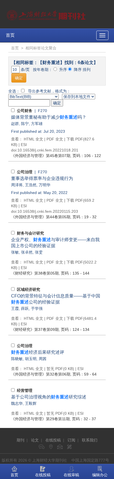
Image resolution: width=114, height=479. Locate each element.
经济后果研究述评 (37, 352)
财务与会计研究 (30, 233)
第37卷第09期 (35, 329)
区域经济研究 (28, 289)
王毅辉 (31, 403)
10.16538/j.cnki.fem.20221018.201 (47, 150)
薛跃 (25, 308)
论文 (35, 440)
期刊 (20, 440)
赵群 (15, 123)
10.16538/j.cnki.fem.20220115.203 (47, 211)
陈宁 (25, 123)
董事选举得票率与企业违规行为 (42, 178)
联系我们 (89, 440)
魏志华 (17, 403)
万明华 (44, 185)
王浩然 (31, 185)
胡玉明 (31, 358)
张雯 (39, 252)
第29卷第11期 (40, 419)
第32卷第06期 (40, 374)
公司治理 (24, 172)
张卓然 (27, 252)
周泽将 (17, 185)
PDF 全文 (54, 139)
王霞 (15, 308)
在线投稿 (53, 440)
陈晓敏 (17, 358)
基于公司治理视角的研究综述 (48, 397)
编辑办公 (100, 475)
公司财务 (24, 110)
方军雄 (37, 123)
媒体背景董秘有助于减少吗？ (48, 117)
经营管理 (24, 390)
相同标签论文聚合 (40, 48)
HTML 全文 (33, 139)
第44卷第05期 (40, 217)
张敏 (15, 252)
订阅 (71, 440)
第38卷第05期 (35, 273)
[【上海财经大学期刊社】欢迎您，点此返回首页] (47, 14)
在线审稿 (71, 475)
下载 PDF (74, 139)
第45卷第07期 (40, 155)
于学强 (37, 308)
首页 (10, 35)
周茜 (42, 358)
